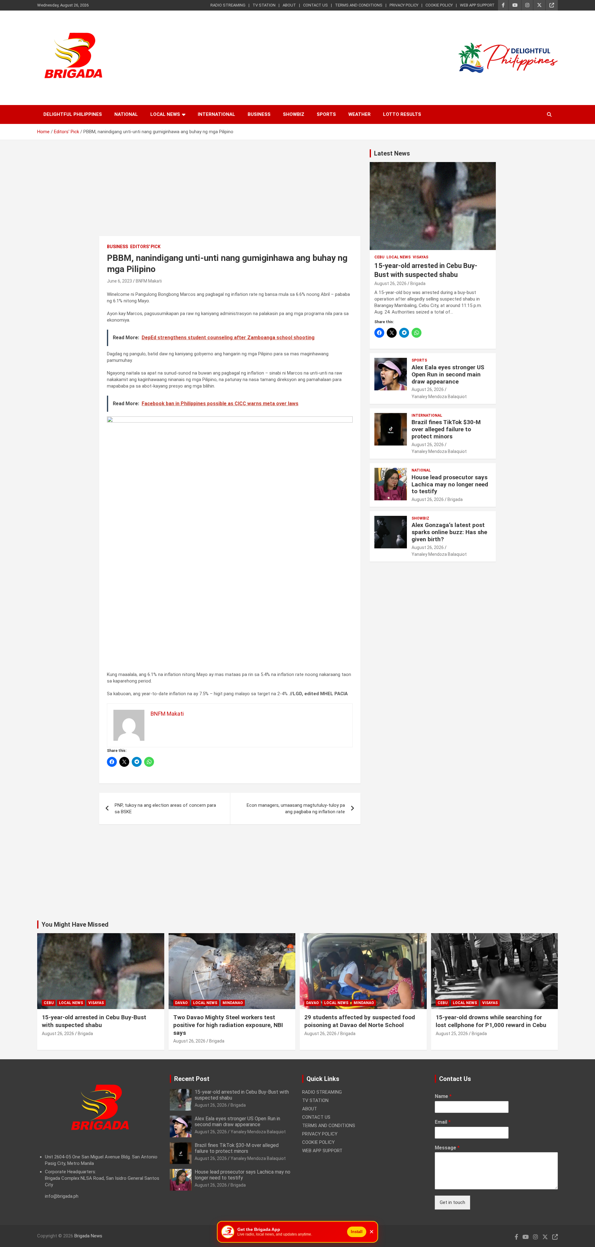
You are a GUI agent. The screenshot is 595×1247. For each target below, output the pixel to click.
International (216, 114)
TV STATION (264, 5)
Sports (326, 114)
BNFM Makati (149, 281)
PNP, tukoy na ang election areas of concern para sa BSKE (165, 808)
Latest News (392, 153)
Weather (359, 114)
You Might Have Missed (75, 924)
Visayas (420, 257)
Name (443, 1096)
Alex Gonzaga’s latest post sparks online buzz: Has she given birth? (449, 532)
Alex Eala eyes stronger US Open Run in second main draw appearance (448, 374)
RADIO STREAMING (227, 5)
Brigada (417, 283)
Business (259, 114)
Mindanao (233, 1003)
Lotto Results (402, 114)
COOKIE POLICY (439, 5)
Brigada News (88, 1236)
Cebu (379, 257)
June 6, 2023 (119, 281)
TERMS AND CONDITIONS (358, 5)
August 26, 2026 (390, 283)
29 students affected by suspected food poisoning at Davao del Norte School (359, 1021)
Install (357, 1231)
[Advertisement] (229, 192)
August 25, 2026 (452, 1033)
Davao (181, 1003)
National (126, 114)
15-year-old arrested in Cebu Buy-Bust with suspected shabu (94, 1021)
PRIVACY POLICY (404, 5)
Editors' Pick (145, 246)
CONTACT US (315, 5)
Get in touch (452, 1202)
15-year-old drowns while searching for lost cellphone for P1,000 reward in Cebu (491, 1021)
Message (447, 1148)
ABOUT (289, 5)
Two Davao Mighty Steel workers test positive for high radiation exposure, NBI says (228, 1025)
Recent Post (191, 1078)
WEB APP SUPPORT (477, 5)
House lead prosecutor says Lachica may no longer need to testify (450, 484)
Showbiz (293, 114)
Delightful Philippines (72, 114)
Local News (165, 114)
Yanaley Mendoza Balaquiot (439, 396)
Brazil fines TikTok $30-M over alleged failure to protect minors (446, 429)
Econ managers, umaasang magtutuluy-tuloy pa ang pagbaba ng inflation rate (296, 808)
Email (443, 1122)
